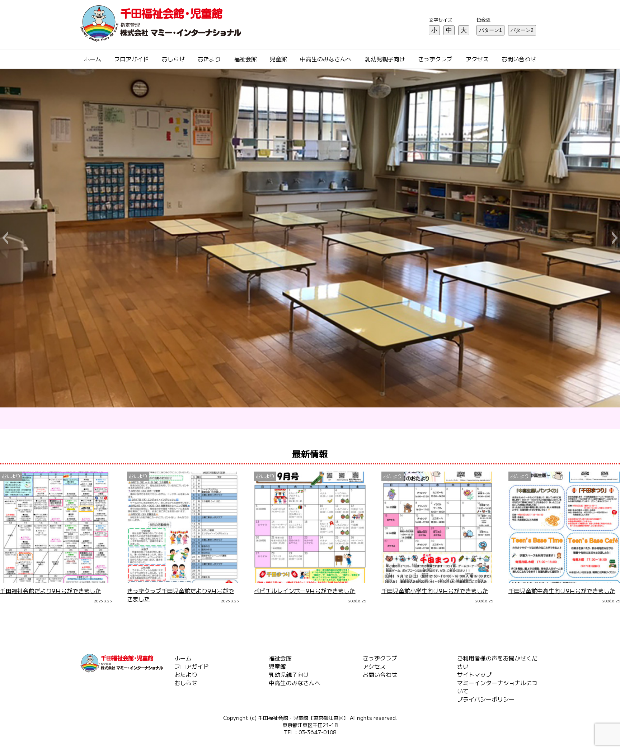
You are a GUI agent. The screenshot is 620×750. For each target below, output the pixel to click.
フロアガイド (131, 59)
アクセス (477, 59)
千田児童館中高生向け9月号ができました (561, 591)
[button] (5, 238)
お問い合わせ (519, 59)
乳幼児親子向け (385, 59)
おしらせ (173, 59)
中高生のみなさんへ (326, 59)
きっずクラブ (435, 59)
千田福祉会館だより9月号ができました (50, 591)
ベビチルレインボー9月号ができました (304, 591)
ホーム (92, 59)
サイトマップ (474, 674)
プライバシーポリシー (486, 699)
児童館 (278, 59)
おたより (209, 59)
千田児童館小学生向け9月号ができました (434, 591)
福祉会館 (245, 59)
